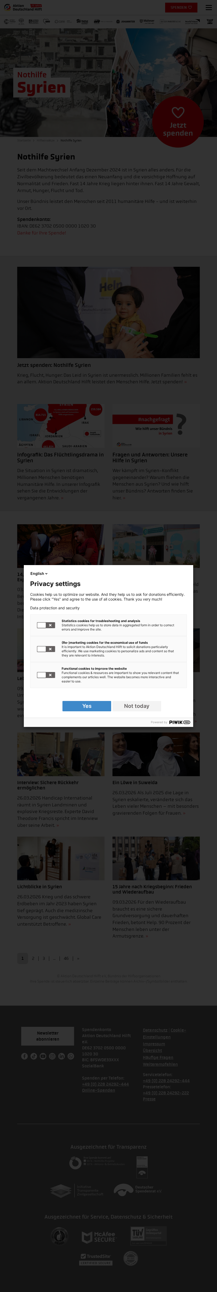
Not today (137, 706)
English (37, 573)
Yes (87, 706)
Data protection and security (55, 608)
